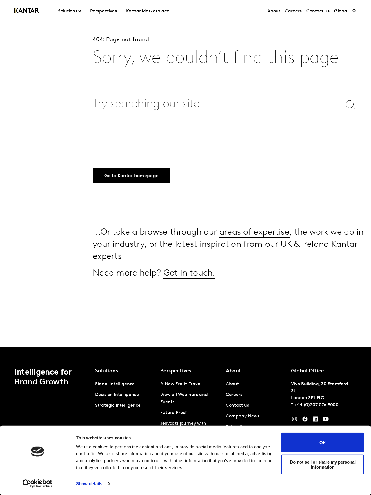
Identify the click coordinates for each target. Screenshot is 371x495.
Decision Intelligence (117, 395)
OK (322, 442)
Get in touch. (189, 273)
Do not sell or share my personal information (323, 464)
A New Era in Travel (180, 384)
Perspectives (103, 11)
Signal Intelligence (114, 384)
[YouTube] (315, 420)
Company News (242, 416)
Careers (293, 11)
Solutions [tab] (67, 11)
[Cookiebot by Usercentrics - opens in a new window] (37, 483)
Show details (89, 483)
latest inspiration (208, 244)
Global (341, 11)
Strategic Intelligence (118, 405)
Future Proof (173, 413)
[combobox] (213, 104)
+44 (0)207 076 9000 (316, 405)
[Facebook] (304, 420)
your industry (118, 244)
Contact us (318, 11)
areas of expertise (254, 232)
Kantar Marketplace (147, 11)
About (274, 11)
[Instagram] (294, 420)
